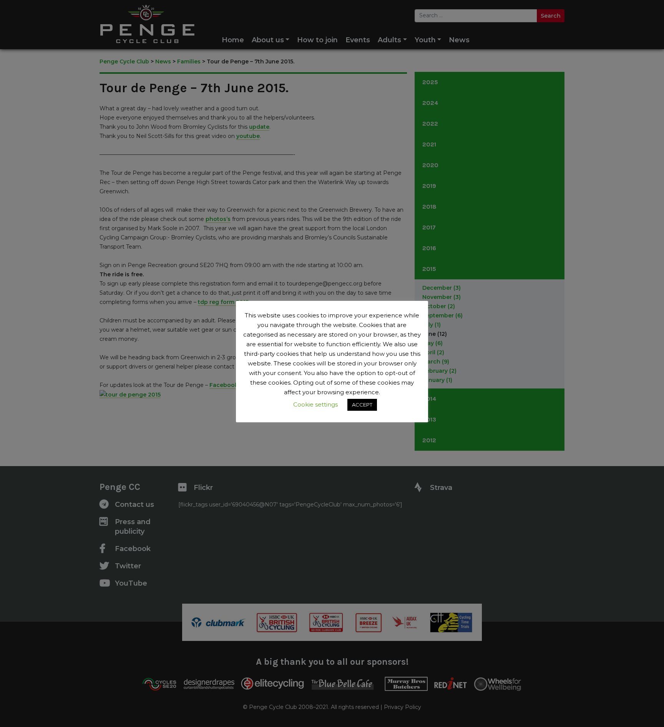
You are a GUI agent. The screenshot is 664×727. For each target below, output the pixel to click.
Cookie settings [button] (315, 404)
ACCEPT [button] (362, 405)
